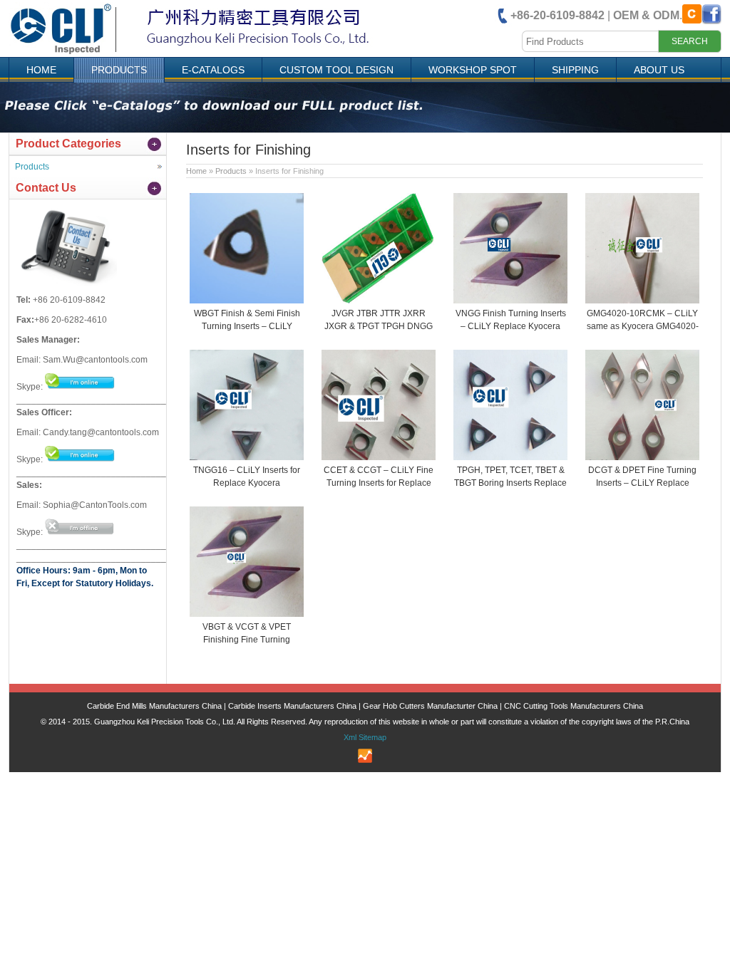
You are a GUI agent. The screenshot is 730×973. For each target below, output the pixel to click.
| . (596, 15)
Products (119, 70)
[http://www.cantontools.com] (204, 53)
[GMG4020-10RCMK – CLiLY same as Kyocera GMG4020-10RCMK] (642, 301)
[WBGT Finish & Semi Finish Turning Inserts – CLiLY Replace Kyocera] (247, 301)
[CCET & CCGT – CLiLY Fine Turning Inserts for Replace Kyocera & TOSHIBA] (379, 457)
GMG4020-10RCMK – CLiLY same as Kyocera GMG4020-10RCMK (643, 326)
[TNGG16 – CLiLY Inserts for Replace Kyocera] (247, 457)
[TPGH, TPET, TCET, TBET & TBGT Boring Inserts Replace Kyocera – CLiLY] (510, 457)
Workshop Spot (472, 70)
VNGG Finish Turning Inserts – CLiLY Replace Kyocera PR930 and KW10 (511, 326)
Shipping (575, 70)
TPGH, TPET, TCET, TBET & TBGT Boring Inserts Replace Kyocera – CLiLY (510, 483)
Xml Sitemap (365, 737)
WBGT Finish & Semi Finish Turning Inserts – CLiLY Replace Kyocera (247, 326)
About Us (659, 70)
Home (41, 70)
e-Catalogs (213, 70)
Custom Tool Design (336, 70)
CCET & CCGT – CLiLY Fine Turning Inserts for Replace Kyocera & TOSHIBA (378, 483)
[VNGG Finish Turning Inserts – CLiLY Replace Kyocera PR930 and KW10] (510, 301)
